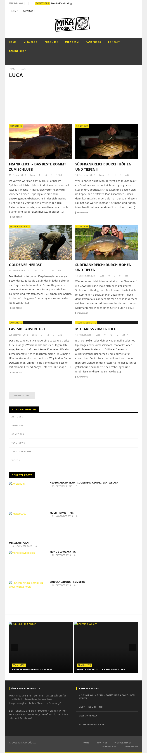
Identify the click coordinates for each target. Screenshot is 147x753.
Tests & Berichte (20, 226)
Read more (16, 217)
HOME (86, 742)
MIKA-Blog (30, 42)
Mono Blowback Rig (63, 551)
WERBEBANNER (123, 742)
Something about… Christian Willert (36, 669)
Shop (14, 10)
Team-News (18, 442)
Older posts (21, 395)
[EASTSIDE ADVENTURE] (40, 322)
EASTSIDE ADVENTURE (27, 329)
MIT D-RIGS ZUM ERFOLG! (96, 329)
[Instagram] (134, 10)
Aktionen (17, 416)
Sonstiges (42, 3)
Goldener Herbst (25, 264)
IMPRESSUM (131, 746)
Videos (15, 460)
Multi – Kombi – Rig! (62, 512)
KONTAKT (102, 742)
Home (12, 42)
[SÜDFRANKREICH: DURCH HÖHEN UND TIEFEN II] (106, 141)
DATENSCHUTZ (110, 746)
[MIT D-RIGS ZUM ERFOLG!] (106, 322)
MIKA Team (72, 42)
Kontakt (29, 10)
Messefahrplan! (59, 3)
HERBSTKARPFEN (87, 669)
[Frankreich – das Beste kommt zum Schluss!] (40, 141)
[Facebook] (121, 10)
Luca (32, 175)
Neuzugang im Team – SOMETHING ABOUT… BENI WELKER (84, 482)
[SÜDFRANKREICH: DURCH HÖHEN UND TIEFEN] (106, 242)
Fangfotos (93, 42)
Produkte (51, 42)
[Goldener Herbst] (40, 242)
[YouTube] (128, 10)
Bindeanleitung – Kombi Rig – (68, 581)
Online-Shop (17, 51)
